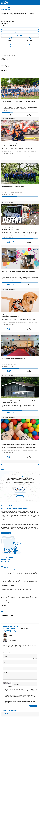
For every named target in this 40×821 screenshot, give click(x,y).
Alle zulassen (20, 35)
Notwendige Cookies (5, 23)
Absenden (32, 705)
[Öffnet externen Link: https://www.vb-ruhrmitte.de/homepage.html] (3, 713)
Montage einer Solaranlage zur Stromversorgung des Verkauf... (19, 401)
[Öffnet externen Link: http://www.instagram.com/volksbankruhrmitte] (8, 713)
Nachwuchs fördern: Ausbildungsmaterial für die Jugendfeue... (19, 144)
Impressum (35, 714)
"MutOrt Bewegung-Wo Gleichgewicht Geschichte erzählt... (18, 443)
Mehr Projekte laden (20, 463)
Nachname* (6, 662)
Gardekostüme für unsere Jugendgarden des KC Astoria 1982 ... (19, 101)
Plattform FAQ (4, 620)
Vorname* (5, 656)
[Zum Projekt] (20, 88)
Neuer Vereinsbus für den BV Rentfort (12, 228)
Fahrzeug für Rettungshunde (10, 315)
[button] (38, 2)
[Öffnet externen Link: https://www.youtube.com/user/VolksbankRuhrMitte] (10, 713)
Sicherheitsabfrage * (16, 684)
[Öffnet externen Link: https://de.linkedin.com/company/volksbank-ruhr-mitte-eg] (12, 713)
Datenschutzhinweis (23, 483)
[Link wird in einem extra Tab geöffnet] (5, 3)
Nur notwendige (20, 28)
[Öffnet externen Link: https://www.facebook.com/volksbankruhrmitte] (5, 713)
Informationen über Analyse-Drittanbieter (7, 21)
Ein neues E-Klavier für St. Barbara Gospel (13, 186)
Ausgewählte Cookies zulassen (20, 32)
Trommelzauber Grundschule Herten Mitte (13, 358)
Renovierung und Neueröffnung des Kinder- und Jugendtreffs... (19, 271)
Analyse (3, 25)
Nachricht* (5, 672)
